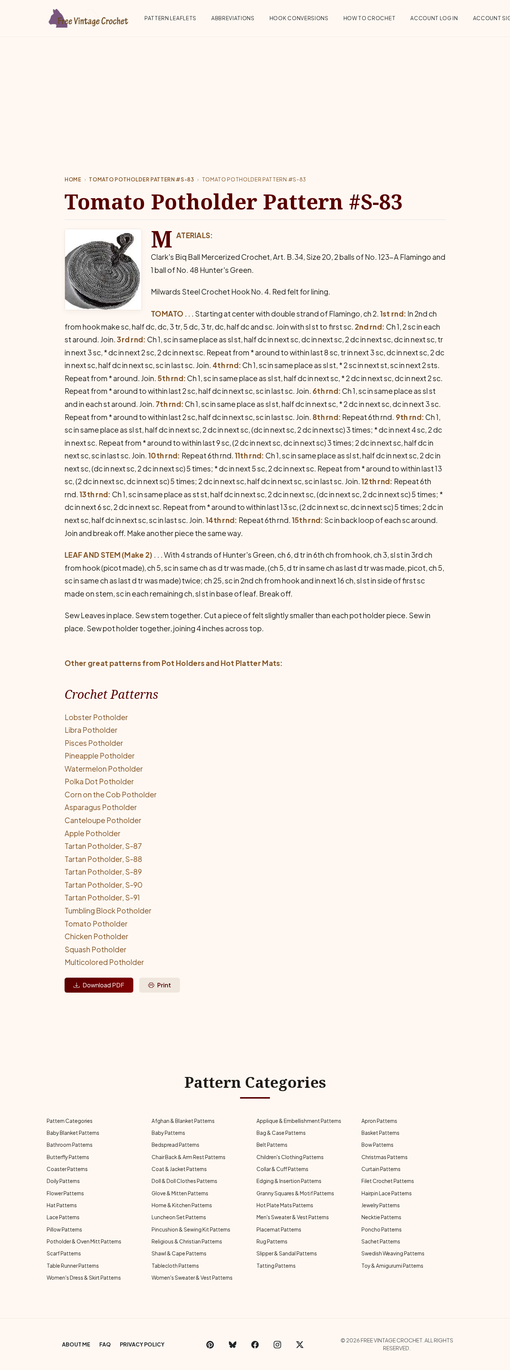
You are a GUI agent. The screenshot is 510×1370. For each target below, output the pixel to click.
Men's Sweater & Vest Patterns (292, 1217)
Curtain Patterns (381, 1169)
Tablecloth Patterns (175, 1265)
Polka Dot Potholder (99, 781)
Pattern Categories (70, 1121)
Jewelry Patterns (380, 1205)
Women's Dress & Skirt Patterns (84, 1277)
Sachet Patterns (380, 1241)
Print (164, 985)
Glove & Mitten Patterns (180, 1193)
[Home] (89, 16)
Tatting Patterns (276, 1265)
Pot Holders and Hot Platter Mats (221, 662)
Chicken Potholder (96, 936)
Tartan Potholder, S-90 (104, 884)
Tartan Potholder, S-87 (103, 845)
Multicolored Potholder (104, 962)
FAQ (105, 1344)
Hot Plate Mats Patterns (284, 1205)
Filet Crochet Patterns (387, 1181)
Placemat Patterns (278, 1229)
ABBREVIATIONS (233, 18)
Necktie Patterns (381, 1217)
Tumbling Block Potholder (108, 910)
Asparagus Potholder (101, 807)
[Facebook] (255, 1344)
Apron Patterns (379, 1121)
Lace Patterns (63, 1217)
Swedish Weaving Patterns (393, 1253)
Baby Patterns (168, 1133)
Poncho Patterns (381, 1229)
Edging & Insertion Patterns (288, 1181)
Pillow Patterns (64, 1229)
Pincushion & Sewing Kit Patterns (191, 1229)
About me (76, 1344)
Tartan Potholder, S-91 (102, 897)
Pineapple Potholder (100, 755)
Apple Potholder (93, 833)
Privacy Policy (142, 1344)
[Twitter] (300, 1344)
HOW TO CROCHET (369, 18)
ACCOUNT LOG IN (434, 18)
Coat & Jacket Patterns (179, 1169)
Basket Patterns (380, 1133)
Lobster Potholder (96, 717)
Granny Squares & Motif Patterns (295, 1193)
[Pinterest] (210, 1344)
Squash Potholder (96, 949)
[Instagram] (277, 1344)
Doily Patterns (63, 1181)
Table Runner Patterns (73, 1265)
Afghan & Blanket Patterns (183, 1121)
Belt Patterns (271, 1145)
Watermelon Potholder (104, 768)
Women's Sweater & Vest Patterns (192, 1277)
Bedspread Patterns (175, 1145)
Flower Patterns (65, 1193)
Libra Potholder (91, 729)
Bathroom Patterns (70, 1145)
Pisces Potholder (94, 742)
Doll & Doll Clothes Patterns (184, 1181)
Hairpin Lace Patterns (386, 1193)
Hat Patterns (62, 1205)
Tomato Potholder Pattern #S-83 (141, 179)
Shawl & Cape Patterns (179, 1253)
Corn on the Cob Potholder (111, 794)
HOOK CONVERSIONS (299, 18)
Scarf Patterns (64, 1253)
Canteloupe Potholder (103, 820)
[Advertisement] (255, 93)
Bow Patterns (377, 1145)
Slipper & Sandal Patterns (286, 1253)
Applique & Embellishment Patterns (298, 1121)
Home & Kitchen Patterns (182, 1205)
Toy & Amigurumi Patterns (392, 1265)
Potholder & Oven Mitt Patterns (84, 1241)
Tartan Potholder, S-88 (103, 858)
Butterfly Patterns (68, 1157)
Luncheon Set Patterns (179, 1217)
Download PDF (103, 985)
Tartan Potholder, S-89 (103, 871)
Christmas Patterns (384, 1157)
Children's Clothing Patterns (290, 1157)
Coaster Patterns (67, 1169)
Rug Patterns (271, 1241)
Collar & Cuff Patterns (282, 1169)
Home (73, 179)
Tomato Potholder (96, 923)
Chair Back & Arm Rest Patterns (189, 1157)
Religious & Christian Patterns (187, 1241)
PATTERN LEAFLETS (170, 18)
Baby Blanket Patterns (73, 1133)
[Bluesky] (232, 1344)
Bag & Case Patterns (281, 1133)
